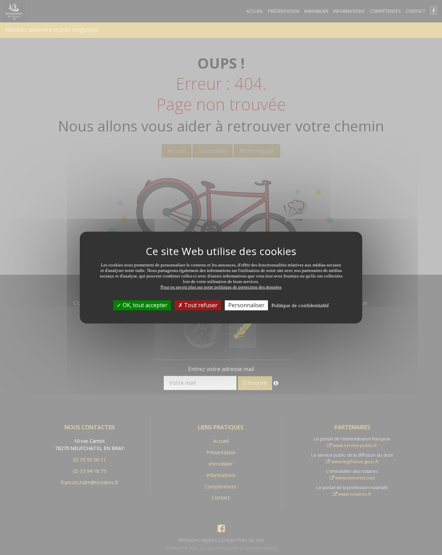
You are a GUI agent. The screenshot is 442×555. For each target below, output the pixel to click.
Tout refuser (200, 305)
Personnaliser (246, 305)
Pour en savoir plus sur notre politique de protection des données (221, 287)
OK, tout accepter (144, 305)
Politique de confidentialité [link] (300, 305)
